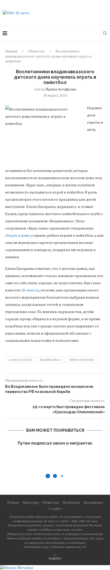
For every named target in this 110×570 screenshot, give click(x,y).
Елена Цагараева (82, 360)
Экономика (93, 502)
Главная (11, 51)
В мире (13, 502)
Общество (36, 51)
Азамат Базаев (19, 360)
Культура (31, 502)
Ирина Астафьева (61, 89)
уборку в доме (17, 235)
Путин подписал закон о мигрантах (55, 443)
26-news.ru (30, 290)
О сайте (55, 508)
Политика (71, 502)
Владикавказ (50, 360)
